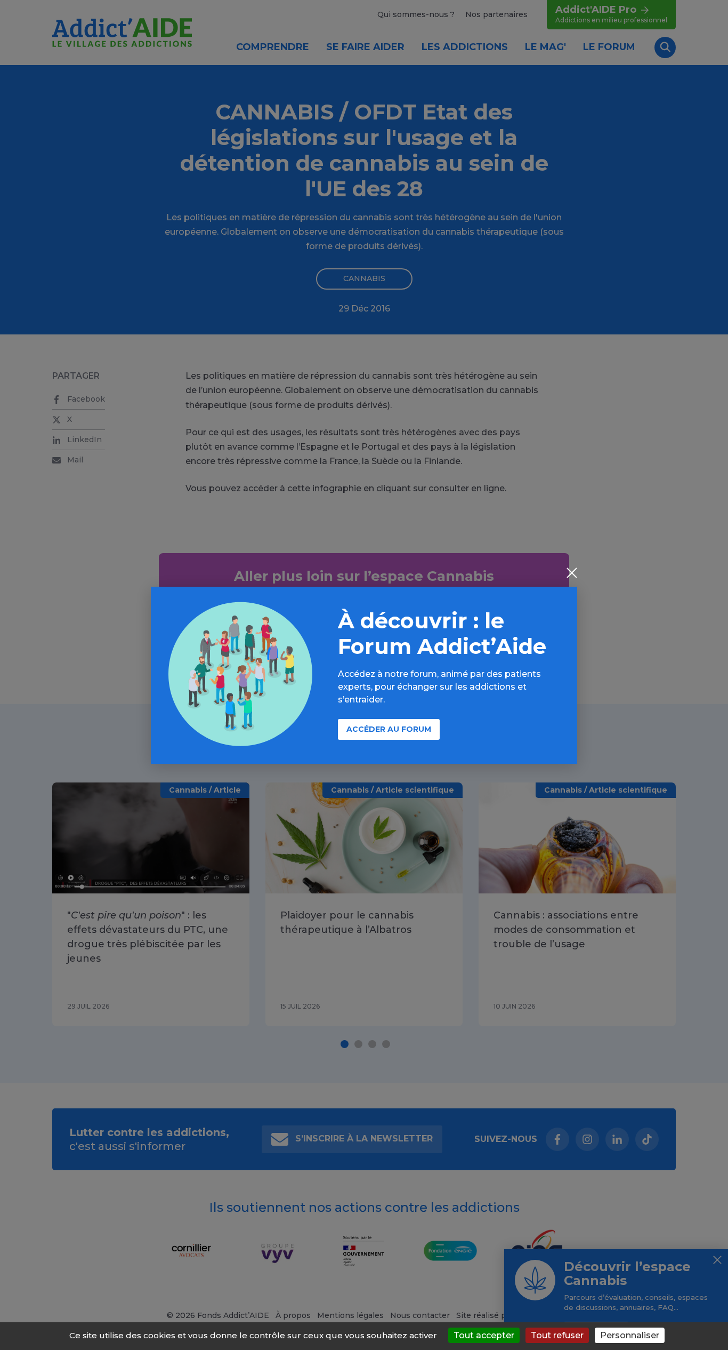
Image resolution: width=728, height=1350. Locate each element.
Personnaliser (629, 1335)
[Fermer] (572, 574)
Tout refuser (557, 1335)
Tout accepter (484, 1335)
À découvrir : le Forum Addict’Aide (442, 633)
